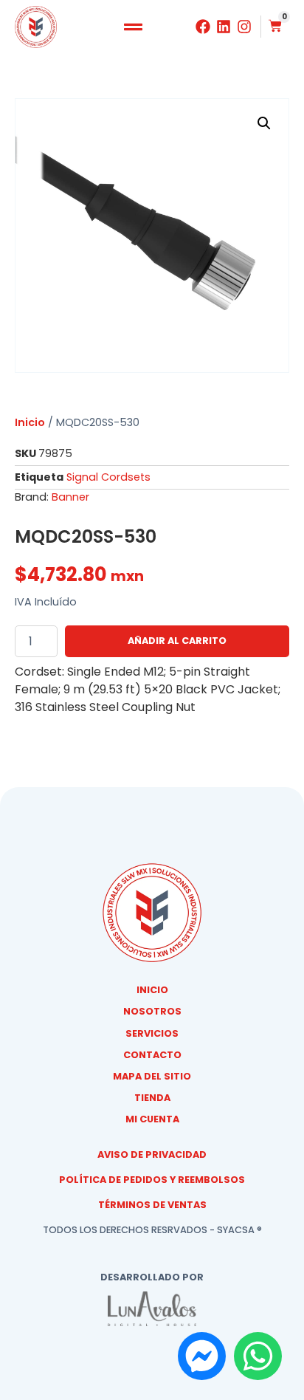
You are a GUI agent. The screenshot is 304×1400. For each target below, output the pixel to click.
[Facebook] (203, 26)
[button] (134, 27)
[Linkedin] (223, 26)
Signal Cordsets (108, 477)
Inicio (30, 422)
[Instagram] (244, 26)
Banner (70, 497)
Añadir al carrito (177, 640)
